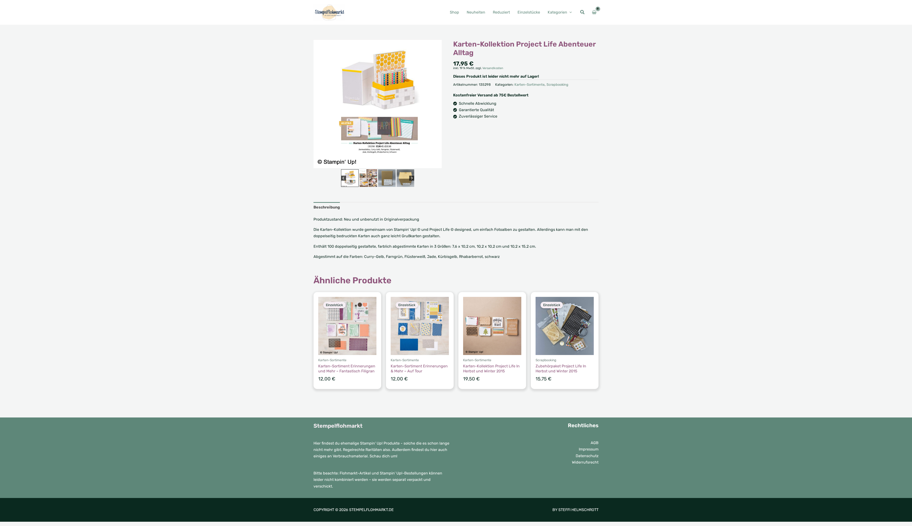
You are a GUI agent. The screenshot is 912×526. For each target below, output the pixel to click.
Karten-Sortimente (529, 85)
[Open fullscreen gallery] (437, 163)
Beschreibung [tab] (327, 207)
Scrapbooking (557, 85)
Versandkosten (492, 68)
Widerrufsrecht (585, 462)
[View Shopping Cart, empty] (594, 12)
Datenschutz (587, 456)
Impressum (588, 449)
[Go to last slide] (343, 177)
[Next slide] (411, 177)
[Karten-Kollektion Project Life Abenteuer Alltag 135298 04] (378, 104)
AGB (594, 443)
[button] (569, 12)
